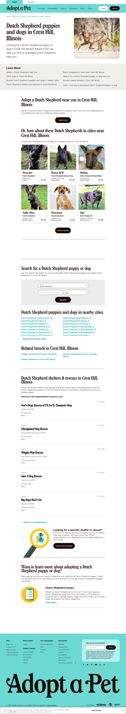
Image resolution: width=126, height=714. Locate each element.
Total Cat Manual (12, 655)
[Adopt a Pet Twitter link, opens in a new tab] (88, 664)
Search (63, 300)
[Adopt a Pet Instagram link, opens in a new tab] (100, 664)
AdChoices (62, 660)
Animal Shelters (28, 652)
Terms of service (63, 649)
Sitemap (61, 644)
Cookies (61, 652)
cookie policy (12, 712)
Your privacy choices (65, 663)
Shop (90, 8)
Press (42, 652)
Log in (25, 662)
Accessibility (62, 655)
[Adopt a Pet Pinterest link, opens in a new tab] (92, 664)
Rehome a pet (10, 647)
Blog (41, 647)
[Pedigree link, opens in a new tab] (110, 704)
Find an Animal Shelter (64, 546)
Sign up (114, 8)
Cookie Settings (52, 705)
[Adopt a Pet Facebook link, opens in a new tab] (84, 664)
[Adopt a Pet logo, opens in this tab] (63, 687)
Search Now (63, 120)
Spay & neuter (11, 649)
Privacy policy (63, 647)
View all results (63, 230)
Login (103, 8)
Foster (82, 8)
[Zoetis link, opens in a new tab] (117, 705)
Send (111, 647)
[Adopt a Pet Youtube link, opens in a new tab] (96, 664)
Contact (43, 649)
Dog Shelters (27, 654)
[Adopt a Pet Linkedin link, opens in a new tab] (104, 664)
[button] (42, 180)
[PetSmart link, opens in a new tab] (101, 704)
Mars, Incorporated (64, 657)
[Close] (123, 710)
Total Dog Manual (12, 652)
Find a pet (9, 644)
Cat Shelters (27, 657)
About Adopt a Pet (46, 644)
